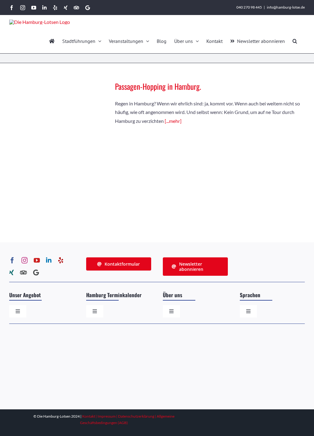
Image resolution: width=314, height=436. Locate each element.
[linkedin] (49, 260)
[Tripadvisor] (23, 273)
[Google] (36, 273)
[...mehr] (173, 121)
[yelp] (61, 260)
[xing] (11, 273)
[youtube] (37, 260)
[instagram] (24, 260)
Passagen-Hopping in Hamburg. (158, 86)
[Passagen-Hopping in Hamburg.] (58, 143)
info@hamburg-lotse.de (286, 7)
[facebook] (12, 260)
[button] (295, 41)
